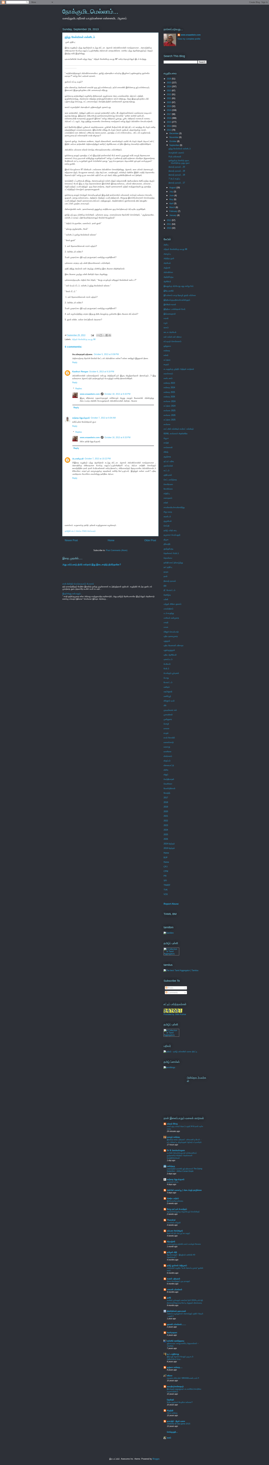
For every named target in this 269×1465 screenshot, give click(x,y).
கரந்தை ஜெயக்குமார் (81, 418)
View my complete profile (189, 39)
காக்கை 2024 (169, 401)
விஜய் (166, 774)
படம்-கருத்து (169, 613)
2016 (169, 118)
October (173, 141)
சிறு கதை (168, 512)
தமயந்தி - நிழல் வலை (176, 1421)
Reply (74, 362)
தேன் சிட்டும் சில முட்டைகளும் (178, 1233)
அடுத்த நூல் (169, 258)
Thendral (171, 1220)
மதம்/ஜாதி (168, 691)
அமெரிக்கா (168, 272)
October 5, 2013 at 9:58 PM (106, 354)
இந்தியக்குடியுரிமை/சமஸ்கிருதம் (177, 300)
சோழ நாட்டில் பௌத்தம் (177, 1209)
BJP (166, 857)
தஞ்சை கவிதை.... (174, 1367)
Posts (170, 988)
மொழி (166, 724)
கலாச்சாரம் (168, 373)
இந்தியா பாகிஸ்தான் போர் (174, 309)
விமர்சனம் (168, 756)
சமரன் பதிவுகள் (173, 1279)
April (171, 203)
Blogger (156, 1459)
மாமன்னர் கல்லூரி (174, 1222)
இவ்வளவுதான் (170, 314)
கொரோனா (168, 484)
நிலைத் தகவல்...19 (177, 171)
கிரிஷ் (166, 452)
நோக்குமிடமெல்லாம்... (90, 11)
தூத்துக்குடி (168, 549)
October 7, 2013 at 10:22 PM (98, 458)
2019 (169, 106)
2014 (169, 126)
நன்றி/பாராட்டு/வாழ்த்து (173, 562)
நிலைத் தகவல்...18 (177, 175)
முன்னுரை (168, 719)
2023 (169, 90)
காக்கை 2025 (169, 410)
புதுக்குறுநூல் (169, 650)
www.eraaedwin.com (90, 394)
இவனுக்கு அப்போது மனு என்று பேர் (178, 286)
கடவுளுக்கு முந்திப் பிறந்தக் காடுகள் (179, 369)
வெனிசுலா (168, 784)
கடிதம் (166, 364)
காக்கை (167, 424)
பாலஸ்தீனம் (168, 609)
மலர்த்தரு (171, 1166)
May (171, 199)
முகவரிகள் (168, 714)
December (174, 133)
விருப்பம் (167, 761)
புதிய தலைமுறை (171, 636)
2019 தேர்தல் (169, 848)
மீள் (165, 705)
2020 (169, 102)
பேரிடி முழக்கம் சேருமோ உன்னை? (180, 1402)
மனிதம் (167, 687)
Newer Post (71, 540)
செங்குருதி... (172, 1432)
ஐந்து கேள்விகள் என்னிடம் (180, 148)
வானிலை (167, 751)
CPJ (166, 867)
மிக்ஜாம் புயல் (169, 701)
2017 (169, 114)
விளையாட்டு (169, 765)
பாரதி (166, 622)
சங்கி (166, 503)
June (171, 195)
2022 (169, 94)
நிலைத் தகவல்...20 (177, 167)
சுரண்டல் (167, 516)
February (173, 211)
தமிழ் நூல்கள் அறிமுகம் (177, 1265)
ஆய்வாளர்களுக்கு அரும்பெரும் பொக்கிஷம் (183, 1212)
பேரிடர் (166, 668)
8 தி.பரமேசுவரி (175, 156)
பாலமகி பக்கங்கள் (174, 1289)
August (172, 187)
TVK (166, 890)
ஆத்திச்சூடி (169, 277)
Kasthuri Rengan (80, 371)
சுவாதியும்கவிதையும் (175, 1386)
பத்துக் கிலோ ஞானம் (172, 604)
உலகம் (166, 327)
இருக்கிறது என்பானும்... (72, 593)
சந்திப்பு (167, 493)
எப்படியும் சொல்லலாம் (172, 341)
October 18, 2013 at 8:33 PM (117, 437)
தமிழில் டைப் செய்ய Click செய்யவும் (80, 531)
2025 (169, 82)
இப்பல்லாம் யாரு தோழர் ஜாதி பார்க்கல (180, 295)
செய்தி (166, 526)
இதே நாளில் (169, 291)
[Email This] (97, 335)
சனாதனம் (168, 498)
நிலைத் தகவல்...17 (177, 183)
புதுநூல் (167, 641)
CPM (166, 871)
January (173, 215)
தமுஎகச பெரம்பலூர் (172, 535)
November (174, 137)
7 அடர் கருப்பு (174, 179)
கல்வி (166, 355)
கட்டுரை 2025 (169, 420)
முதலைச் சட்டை (173, 1182)
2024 (169, 86)
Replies (78, 388)
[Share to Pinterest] (109, 335)
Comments (172, 992)
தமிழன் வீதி (172, 1252)
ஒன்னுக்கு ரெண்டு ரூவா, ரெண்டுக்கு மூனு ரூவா (179, 161)
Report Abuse (171, 903)
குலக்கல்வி (168, 466)
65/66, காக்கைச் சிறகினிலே (176, 433)
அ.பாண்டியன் (78, 458)
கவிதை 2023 (169, 383)
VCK (166, 894)
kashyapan (172, 1332)
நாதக (166, 572)
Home (111, 540)
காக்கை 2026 (169, 415)
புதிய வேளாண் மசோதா (174, 645)
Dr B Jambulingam (176, 1150)
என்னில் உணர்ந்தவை (175, 1341)
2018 (169, 110)
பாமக (166, 627)
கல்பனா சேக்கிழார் (175, 1231)
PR (165, 876)
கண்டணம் (168, 378)
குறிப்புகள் (168, 475)
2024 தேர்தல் (169, 844)
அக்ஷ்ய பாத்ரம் (173, 1198)
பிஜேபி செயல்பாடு (171, 632)
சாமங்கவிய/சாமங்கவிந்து (174, 507)
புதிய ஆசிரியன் (170, 655)
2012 (169, 220)
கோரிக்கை (168, 489)
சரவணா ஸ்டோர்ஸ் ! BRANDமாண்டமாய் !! (183, 1378)
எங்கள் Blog (172, 1124)
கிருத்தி (170, 1410)
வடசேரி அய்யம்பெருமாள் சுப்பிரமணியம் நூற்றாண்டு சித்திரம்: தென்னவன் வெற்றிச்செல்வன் (182, 1155)
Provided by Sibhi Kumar (175, 1014)
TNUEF (167, 885)
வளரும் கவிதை (173, 1137)
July (171, 191)
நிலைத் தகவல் (170, 581)
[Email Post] (92, 335)
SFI (165, 880)
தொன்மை (168, 558)
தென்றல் (170, 1400)
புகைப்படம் (168, 659)
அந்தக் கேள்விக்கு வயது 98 (83, 339)
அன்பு (166, 245)
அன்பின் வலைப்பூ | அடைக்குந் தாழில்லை (184, 1190)
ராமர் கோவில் (169, 737)
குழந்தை (167, 456)
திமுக (166, 539)
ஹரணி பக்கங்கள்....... (176, 1324)
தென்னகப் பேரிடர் (171, 553)
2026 (169, 79)
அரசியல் (167, 263)
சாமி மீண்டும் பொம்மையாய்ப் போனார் (78, 584)
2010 (169, 228)
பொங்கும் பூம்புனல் (171, 673)
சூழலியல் (168, 521)
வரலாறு (167, 747)
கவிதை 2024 (169, 387)
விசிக (166, 770)
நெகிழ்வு (167, 595)
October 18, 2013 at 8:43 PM (117, 394)
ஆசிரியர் (167, 281)
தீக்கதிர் (167, 544)
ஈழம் (166, 323)
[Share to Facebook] (106, 335)
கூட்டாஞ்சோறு (173, 1354)
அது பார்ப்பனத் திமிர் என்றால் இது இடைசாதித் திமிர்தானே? (91, 564)
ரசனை (166, 728)
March (172, 207)
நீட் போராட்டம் (169, 590)
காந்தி (166, 443)
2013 (169, 130)
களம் (169, 1438)
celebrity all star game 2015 (178, 1424)
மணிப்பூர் (167, 696)
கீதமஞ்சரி (171, 1241)
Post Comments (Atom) (116, 550)
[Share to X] (103, 335)
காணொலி (168, 447)
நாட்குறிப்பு (168, 567)
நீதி (165, 586)
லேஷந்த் (167, 793)
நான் (166, 576)
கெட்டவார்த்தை (170, 479)
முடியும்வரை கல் (170, 710)
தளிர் (169, 1298)
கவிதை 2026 (169, 396)
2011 (169, 224)
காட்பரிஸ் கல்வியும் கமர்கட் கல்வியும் (179, 429)
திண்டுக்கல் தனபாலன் (176, 1311)
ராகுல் (166, 733)
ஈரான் (166, 318)
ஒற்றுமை (167, 346)
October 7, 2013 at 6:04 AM (103, 418)
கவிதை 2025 (169, 392)
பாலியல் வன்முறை (171, 618)
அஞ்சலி (167, 268)
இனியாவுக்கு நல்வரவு (175, 1201)
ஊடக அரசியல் (170, 332)
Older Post (150, 540)
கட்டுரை (167, 360)
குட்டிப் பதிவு (169, 461)
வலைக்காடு (169, 742)
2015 (169, 122)
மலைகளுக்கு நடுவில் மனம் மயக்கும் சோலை (184, 1244)
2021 (169, 98)
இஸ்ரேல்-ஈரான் (170, 304)
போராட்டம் (168, 682)
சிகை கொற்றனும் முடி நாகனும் (178, 1281)
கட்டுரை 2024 (169, 406)
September (174, 145)
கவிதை (167, 350)
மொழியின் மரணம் (176, 152)
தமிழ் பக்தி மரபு (170, 530)
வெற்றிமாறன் (169, 779)
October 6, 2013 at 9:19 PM (101, 371)
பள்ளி (166, 599)
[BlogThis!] (100, 335)
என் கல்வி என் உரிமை (173, 337)
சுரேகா (169, 1375)
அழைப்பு (167, 254)
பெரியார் (167, 664)
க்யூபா (166, 438)
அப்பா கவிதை (172, 1413)
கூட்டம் (166, 470)
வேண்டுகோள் (169, 788)
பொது (166, 678)
